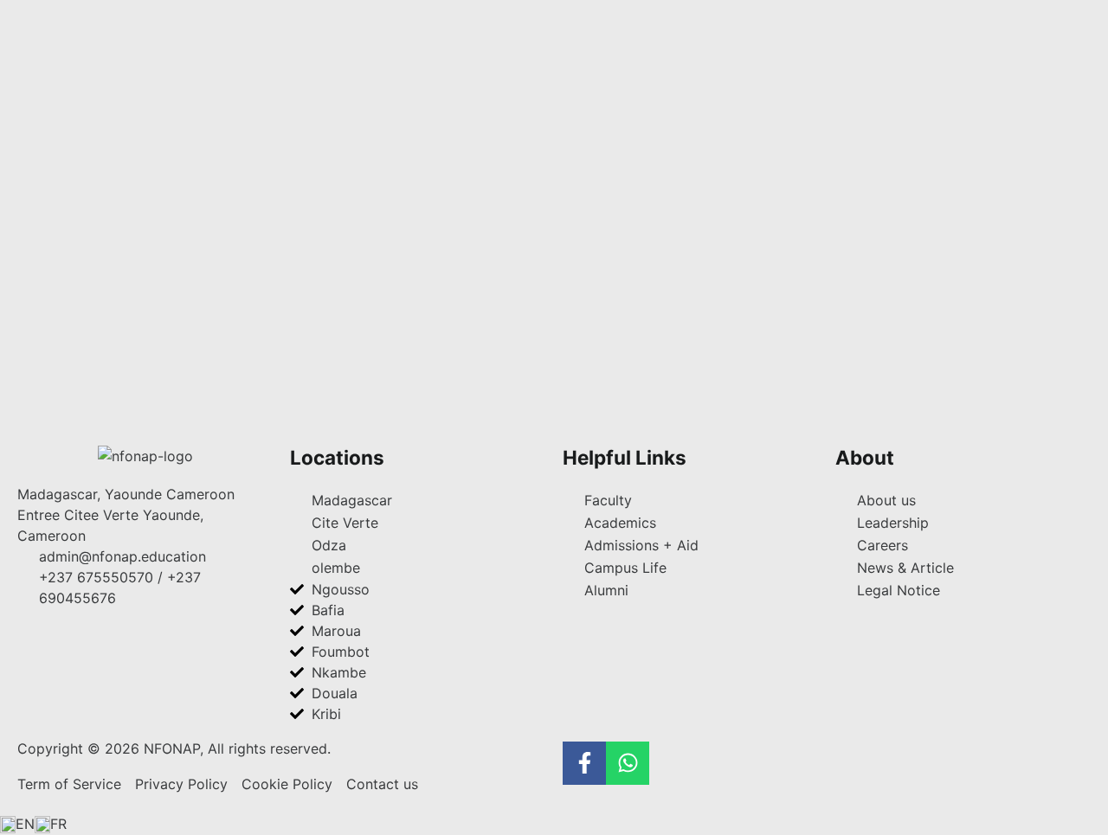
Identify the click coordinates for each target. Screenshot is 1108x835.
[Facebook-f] (584, 763)
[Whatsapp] (627, 763)
